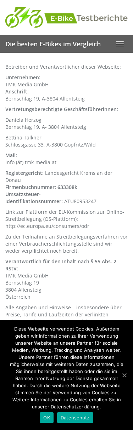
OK (46, 417)
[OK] (124, 375)
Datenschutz (75, 417)
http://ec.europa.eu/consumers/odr (47, 226)
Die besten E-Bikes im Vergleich (53, 44)
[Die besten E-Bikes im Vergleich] (66, 17)
